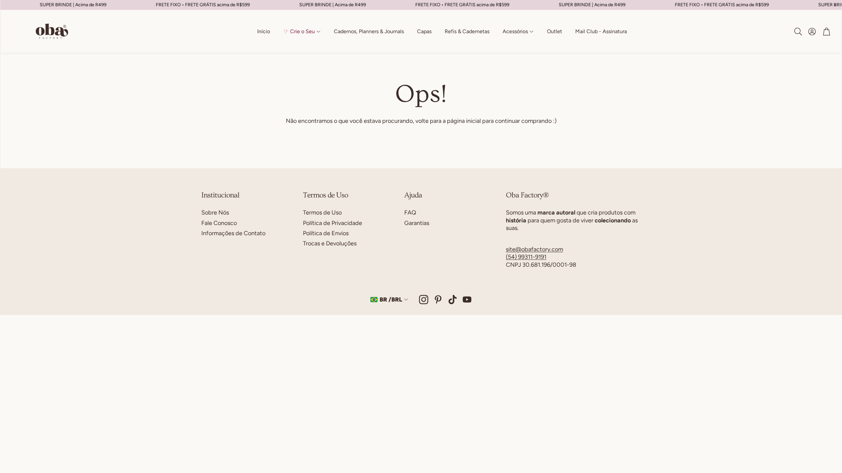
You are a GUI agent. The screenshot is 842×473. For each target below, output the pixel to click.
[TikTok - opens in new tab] (452, 299)
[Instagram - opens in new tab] (423, 299)
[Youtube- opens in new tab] (467, 299)
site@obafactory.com (534, 249)
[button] (797, 31)
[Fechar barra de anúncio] (835, 5)
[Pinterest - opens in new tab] (438, 299)
